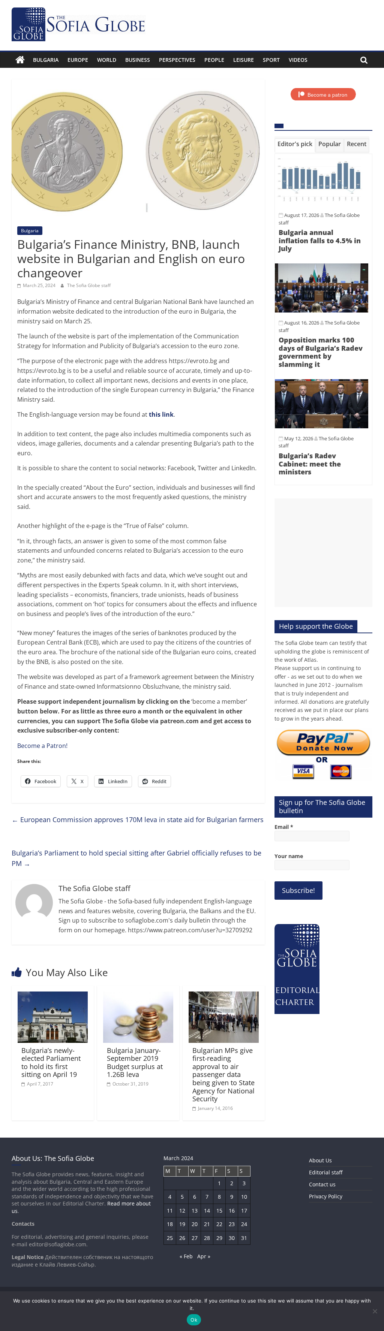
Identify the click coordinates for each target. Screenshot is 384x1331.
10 (244, 1196)
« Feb (186, 1256)
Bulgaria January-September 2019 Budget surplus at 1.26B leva (135, 1062)
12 (182, 1210)
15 (219, 1210)
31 (244, 1237)
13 (195, 1210)
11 (170, 1210)
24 (244, 1224)
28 (207, 1237)
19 (182, 1224)
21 (207, 1224)
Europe (78, 59)
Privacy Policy (325, 1196)
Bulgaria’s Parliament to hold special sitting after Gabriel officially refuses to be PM (136, 858)
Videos (298, 59)
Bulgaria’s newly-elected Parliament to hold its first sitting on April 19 (51, 1062)
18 (170, 1224)
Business (137, 59)
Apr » (203, 1256)
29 (219, 1237)
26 (182, 1237)
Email (283, 826)
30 (232, 1237)
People (214, 59)
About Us (320, 1160)
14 (207, 1210)
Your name (288, 856)
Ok (193, 1320)
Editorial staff (325, 1172)
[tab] (294, 145)
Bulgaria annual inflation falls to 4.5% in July (320, 240)
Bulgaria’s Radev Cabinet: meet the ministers (310, 463)
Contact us (322, 1184)
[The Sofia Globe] (20, 60)
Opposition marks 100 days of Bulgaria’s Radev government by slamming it (321, 352)
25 (170, 1237)
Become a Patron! (42, 746)
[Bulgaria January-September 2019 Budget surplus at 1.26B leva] (138, 996)
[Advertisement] (323, 552)
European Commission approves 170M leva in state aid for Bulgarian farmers (138, 819)
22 (219, 1224)
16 (232, 1210)
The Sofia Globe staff (89, 285)
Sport (271, 59)
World (106, 59)
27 (195, 1237)
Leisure (243, 59)
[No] (374, 1311)
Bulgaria (45, 59)
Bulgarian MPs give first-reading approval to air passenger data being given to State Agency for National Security (223, 1075)
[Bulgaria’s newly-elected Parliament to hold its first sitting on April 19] (53, 996)
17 (244, 1210)
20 (195, 1224)
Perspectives (177, 59)
